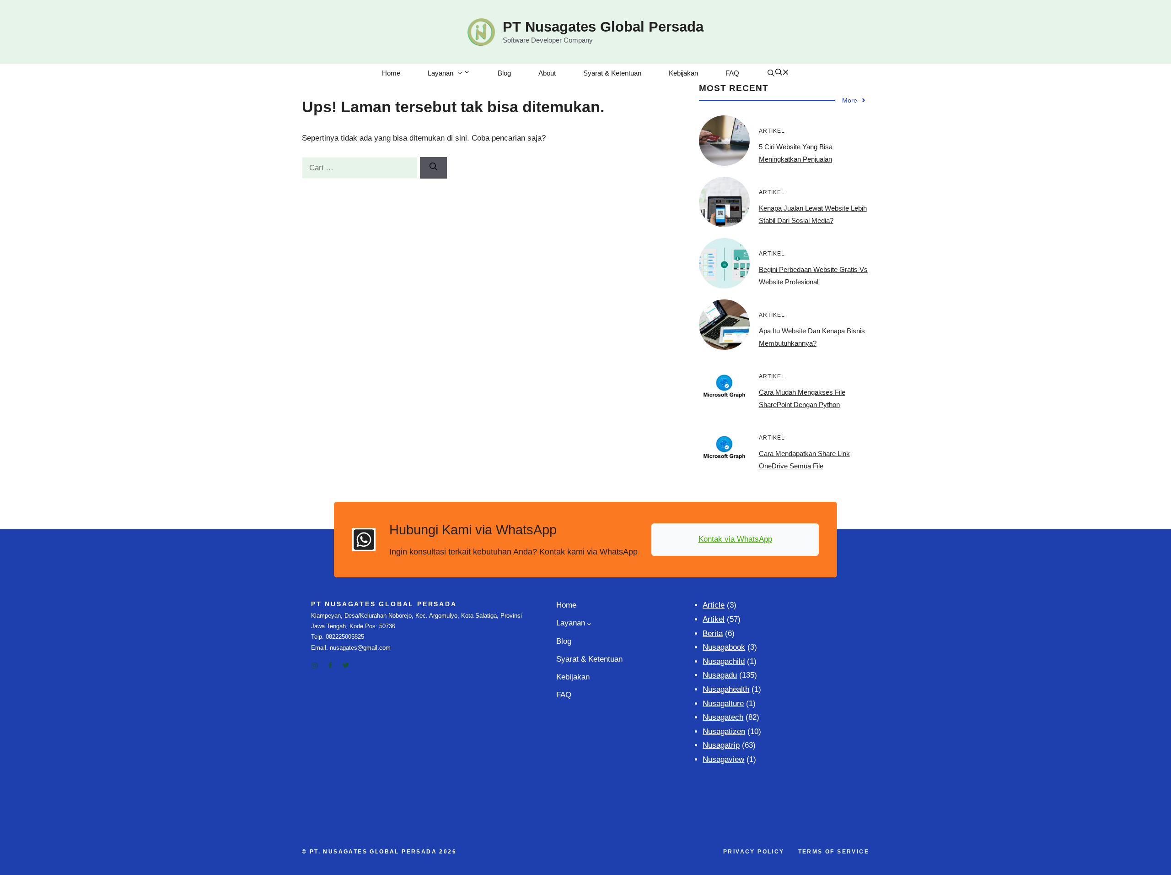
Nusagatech (723, 717)
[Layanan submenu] (589, 623)
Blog (504, 73)
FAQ (732, 73)
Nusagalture (723, 703)
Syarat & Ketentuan (612, 73)
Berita (713, 633)
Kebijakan (683, 73)
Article (714, 605)
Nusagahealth (726, 689)
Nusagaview (723, 759)
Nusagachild (724, 661)
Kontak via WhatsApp (735, 539)
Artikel (714, 619)
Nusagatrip (721, 745)
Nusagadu (720, 675)
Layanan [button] (440, 73)
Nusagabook (724, 647)
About (547, 73)
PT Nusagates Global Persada (603, 27)
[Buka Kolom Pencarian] (778, 73)
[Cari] (433, 168)
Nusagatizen (724, 731)
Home (391, 73)
